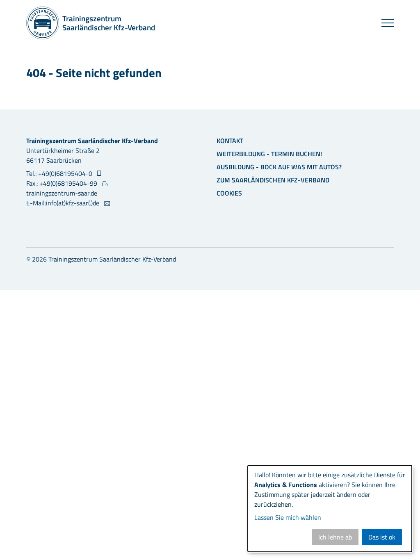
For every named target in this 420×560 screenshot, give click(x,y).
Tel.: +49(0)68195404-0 (60, 173)
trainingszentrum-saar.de (61, 193)
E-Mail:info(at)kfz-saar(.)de (63, 203)
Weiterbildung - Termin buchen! (269, 154)
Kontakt (230, 141)
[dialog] (330, 508)
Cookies (229, 193)
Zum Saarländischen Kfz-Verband (273, 180)
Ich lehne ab (335, 537)
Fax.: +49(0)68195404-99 (62, 183)
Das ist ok (381, 537)
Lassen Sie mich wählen (287, 517)
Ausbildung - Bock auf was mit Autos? (279, 167)
